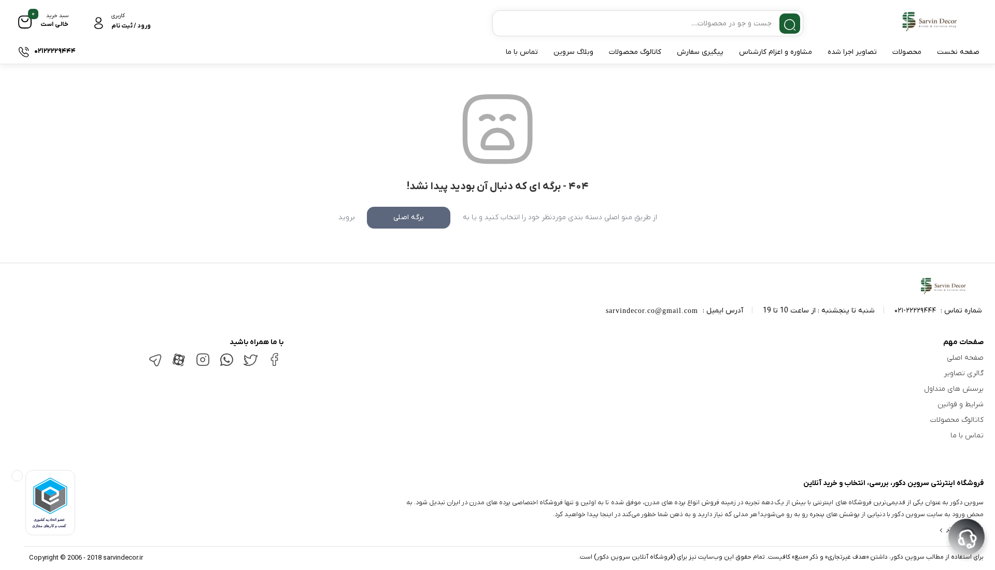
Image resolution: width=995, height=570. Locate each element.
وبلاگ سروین (573, 52)
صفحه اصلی (965, 358)
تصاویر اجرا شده (852, 52)
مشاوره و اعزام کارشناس (775, 52)
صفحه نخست (958, 52)
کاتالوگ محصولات (635, 52)
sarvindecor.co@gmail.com (652, 311)
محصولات (906, 52)
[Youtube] (178, 365)
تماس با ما (522, 52)
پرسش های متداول (954, 389)
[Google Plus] (226, 364)
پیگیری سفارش (700, 52)
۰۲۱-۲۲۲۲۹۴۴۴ (915, 311)
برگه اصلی (408, 217)
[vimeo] (155, 365)
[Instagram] (202, 364)
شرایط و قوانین (960, 404)
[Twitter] (250, 364)
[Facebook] (274, 363)
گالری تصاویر (964, 373)
